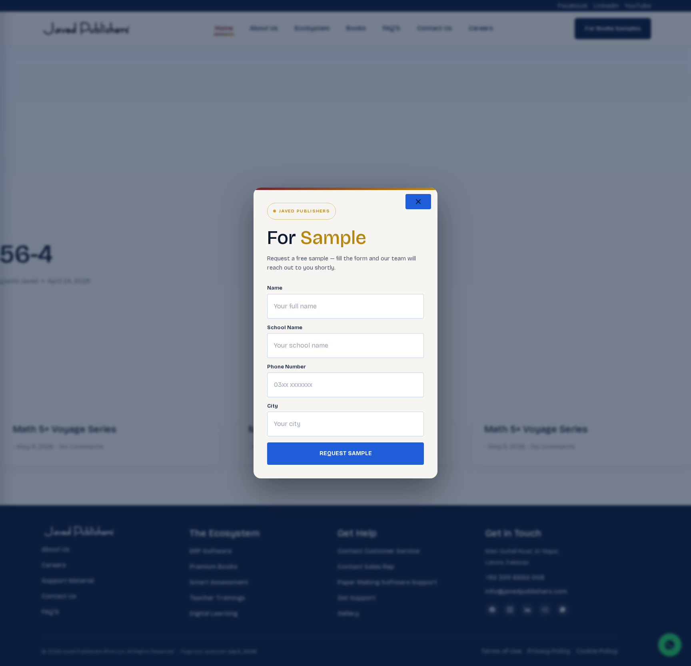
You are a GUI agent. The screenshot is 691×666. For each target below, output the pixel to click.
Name (274, 288)
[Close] (418, 201)
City (272, 406)
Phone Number (286, 367)
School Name (284, 328)
